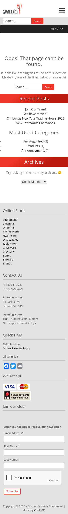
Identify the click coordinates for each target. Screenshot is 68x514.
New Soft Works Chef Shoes (35, 123)
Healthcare (10, 235)
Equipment (10, 219)
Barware (8, 259)
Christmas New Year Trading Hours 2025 (35, 118)
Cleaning (8, 223)
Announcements (33, 150)
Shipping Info (11, 344)
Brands (7, 263)
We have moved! (35, 114)
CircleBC (39, 510)
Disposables (10, 239)
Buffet (7, 255)
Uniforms (9, 227)
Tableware (9, 243)
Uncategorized (33, 141)
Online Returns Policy (16, 348)
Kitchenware (11, 231)
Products (33, 146)
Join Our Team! (35, 109)
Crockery (8, 251)
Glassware (9, 247)
